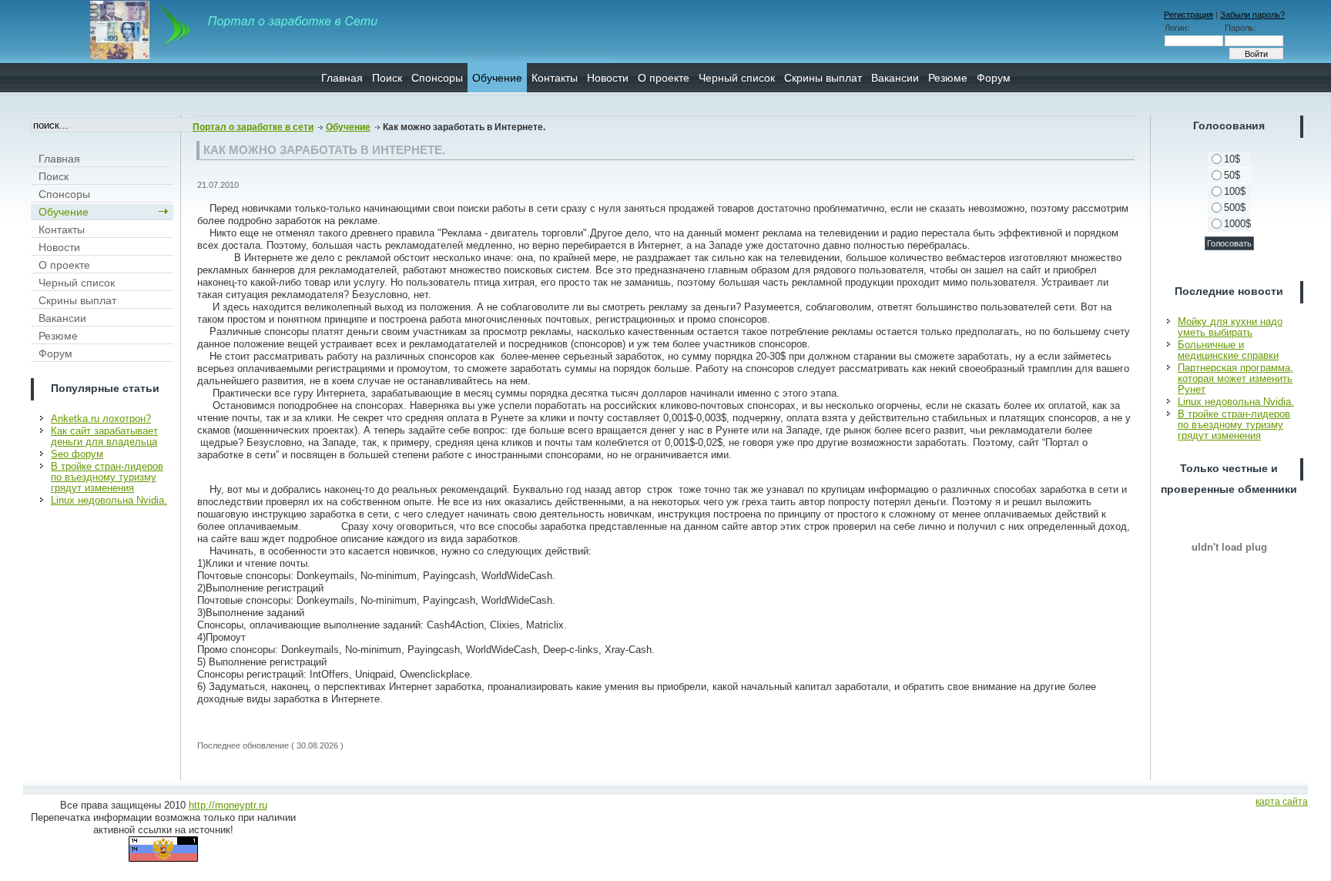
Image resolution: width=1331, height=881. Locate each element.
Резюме (947, 78)
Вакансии (895, 78)
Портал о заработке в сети (253, 127)
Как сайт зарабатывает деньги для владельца (104, 436)
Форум (994, 78)
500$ (1235, 207)
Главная (342, 78)
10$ (1232, 159)
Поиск (387, 78)
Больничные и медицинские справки (1228, 350)
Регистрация (1188, 14)
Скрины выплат (823, 78)
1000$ (1237, 223)
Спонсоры (437, 78)
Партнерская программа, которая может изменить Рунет (1235, 378)
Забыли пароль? (1252, 14)
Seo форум (77, 454)
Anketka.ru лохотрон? (101, 418)
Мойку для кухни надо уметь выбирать (1230, 327)
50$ (1232, 175)
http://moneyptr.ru (228, 805)
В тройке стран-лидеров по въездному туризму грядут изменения (107, 477)
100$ (1235, 191)
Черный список (737, 78)
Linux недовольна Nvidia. (109, 500)
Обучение (497, 78)
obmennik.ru (1229, 546)
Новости (608, 78)
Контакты (554, 78)
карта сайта (1282, 801)
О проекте (663, 78)
